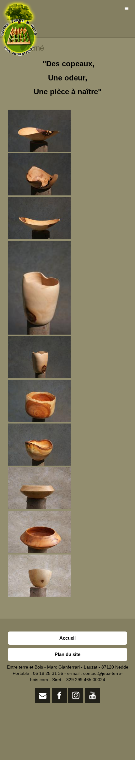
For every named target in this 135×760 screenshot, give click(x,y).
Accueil (67, 638)
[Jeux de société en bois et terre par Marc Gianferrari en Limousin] (19, 8)
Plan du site (67, 654)
